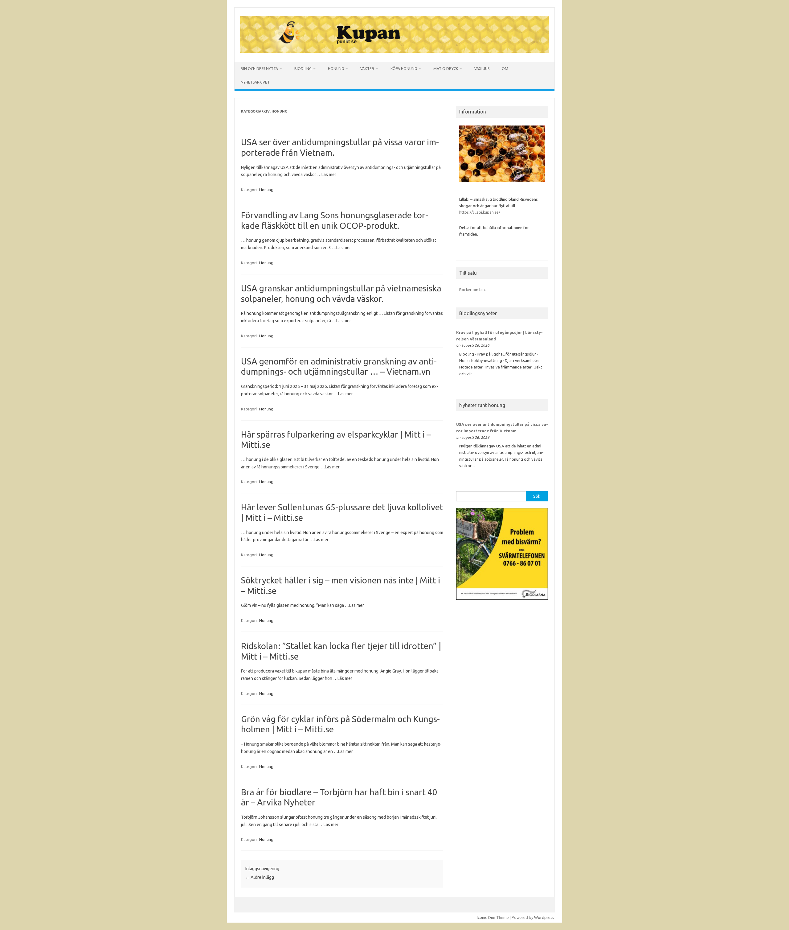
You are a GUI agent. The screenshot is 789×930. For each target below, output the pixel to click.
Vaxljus (481, 69)
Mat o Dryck (445, 69)
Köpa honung (403, 69)
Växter (367, 69)
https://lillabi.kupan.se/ (480, 212)
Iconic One (486, 917)
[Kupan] (394, 51)
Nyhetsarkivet (255, 82)
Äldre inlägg (259, 877)
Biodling (303, 69)
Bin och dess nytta (259, 69)
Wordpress (544, 917)
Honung (336, 69)
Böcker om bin (472, 289)
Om (505, 69)
